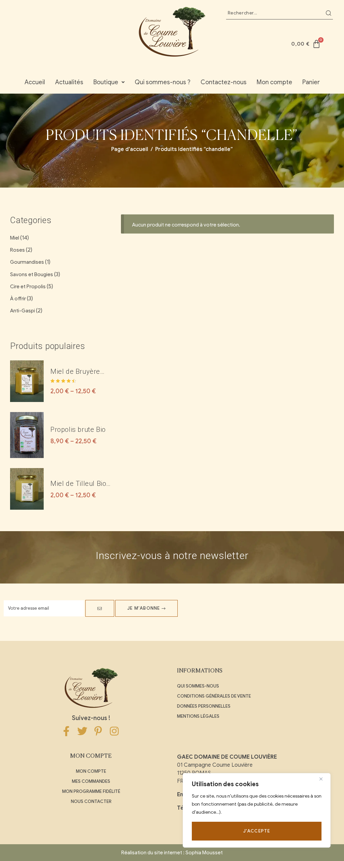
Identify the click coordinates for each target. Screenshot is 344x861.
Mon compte (274, 82)
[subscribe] (99, 608)
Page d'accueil (129, 149)
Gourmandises (27, 262)
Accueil (35, 82)
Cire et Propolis (28, 287)
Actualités (69, 82)
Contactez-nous (224, 82)
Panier (311, 82)
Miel (14, 238)
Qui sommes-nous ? (162, 82)
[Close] (323, 779)
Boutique (105, 82)
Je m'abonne (144, 608)
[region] (257, 810)
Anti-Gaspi (22, 311)
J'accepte (256, 831)
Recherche (328, 13)
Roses (17, 250)
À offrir (18, 299)
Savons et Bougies (31, 274)
